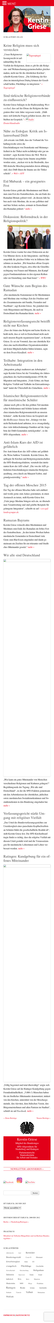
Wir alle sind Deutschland (21, 555)
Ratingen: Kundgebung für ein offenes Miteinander (27, 858)
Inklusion (10, 1274)
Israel (40, 1275)
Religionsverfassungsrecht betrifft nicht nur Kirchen (26, 323)
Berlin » (6, 1222)
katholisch (9, 1279)
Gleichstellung (24, 1270)
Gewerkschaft (10, 1270)
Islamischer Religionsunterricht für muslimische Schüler (25, 397)
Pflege (30, 1283)
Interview (22, 1275)
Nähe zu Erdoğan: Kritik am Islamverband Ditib (25, 133)
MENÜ (11, 4)
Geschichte (39, 1266)
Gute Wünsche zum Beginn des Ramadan (25, 287)
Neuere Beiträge (44, 1118)
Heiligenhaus (38, 1270)
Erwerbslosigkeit (13, 1261)
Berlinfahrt (30, 1252)
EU (33, 1262)
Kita (19, 1279)
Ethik (26, 1262)
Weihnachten (41, 1292)
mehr (28, 208)
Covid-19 (28, 1257)
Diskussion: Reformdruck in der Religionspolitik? (25, 218)
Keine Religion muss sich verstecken (21, 47)
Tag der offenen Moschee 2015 (24, 485)
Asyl (19, 1253)
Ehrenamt (39, 1257)
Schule (32, 1288)
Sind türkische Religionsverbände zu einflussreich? (26, 97)
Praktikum (40, 1283)
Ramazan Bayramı (16, 520)
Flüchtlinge (26, 1265)
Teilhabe (8, 1292)
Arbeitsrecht (10, 1253)
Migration (37, 1279)
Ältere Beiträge (10, 1118)
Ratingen (10, 1287)
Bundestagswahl (13, 1257)
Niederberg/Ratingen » (20, 1222)
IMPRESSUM (9, 1315)
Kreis (27, 1279)
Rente (22, 1287)
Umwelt (18, 1292)
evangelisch (11, 1265)
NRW (21, 1283)
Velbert (29, 1292)
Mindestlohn (10, 1283)
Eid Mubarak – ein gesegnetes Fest (24, 183)
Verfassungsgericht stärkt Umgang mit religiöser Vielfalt (24, 815)
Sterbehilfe (43, 1288)
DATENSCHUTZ (23, 1315)
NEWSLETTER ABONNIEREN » (27, 1168)
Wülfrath (10, 1296)
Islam (32, 1274)
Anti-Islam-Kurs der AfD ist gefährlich (23, 444)
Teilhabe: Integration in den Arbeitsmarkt (22, 362)
